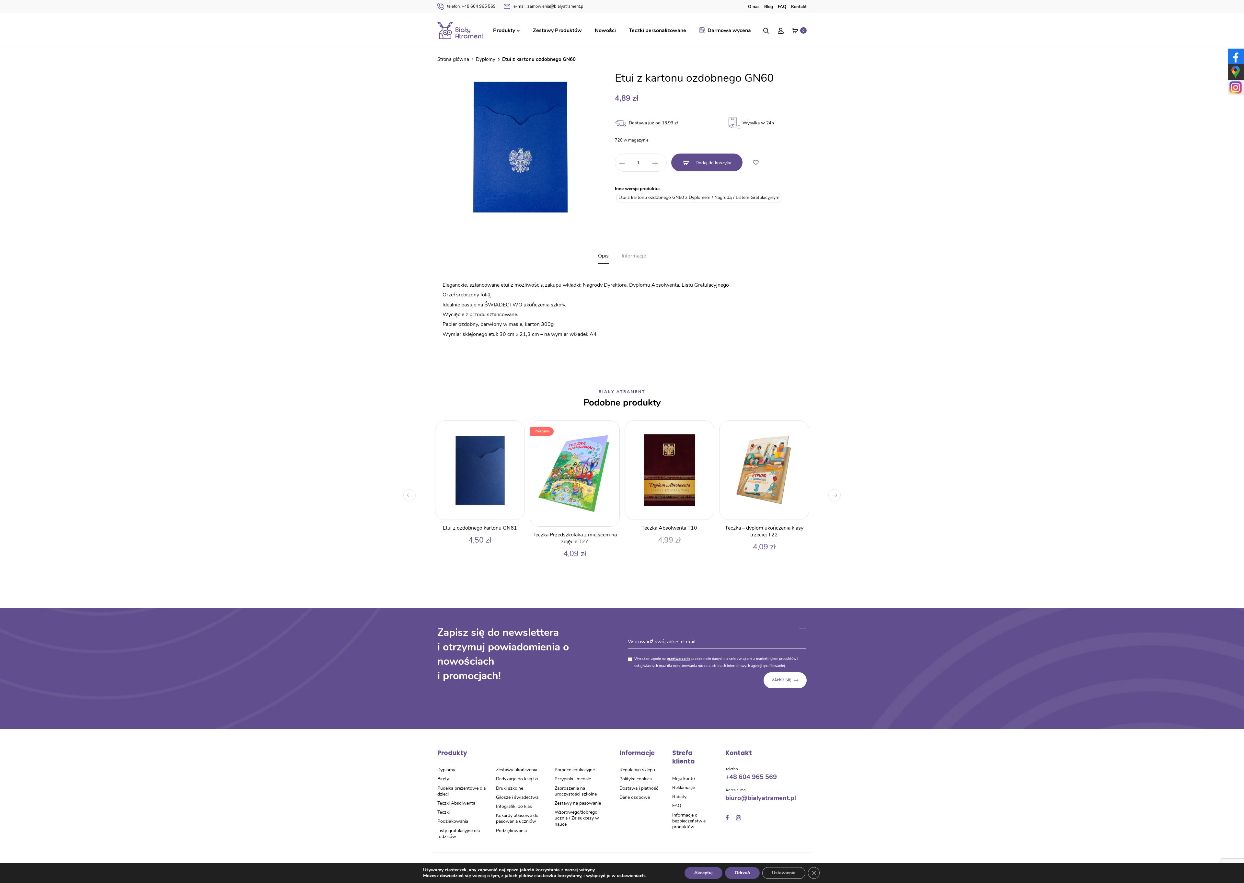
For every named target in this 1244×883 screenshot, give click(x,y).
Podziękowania (452, 821)
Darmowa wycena (729, 30)
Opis (603, 255)
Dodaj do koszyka (712, 163)
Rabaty (679, 797)
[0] (795, 30)
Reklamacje (683, 788)
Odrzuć (742, 873)
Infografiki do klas (514, 806)
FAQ (782, 7)
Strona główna (453, 59)
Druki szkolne (509, 788)
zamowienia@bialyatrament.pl (548, 6)
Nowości (605, 30)
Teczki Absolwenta (456, 803)
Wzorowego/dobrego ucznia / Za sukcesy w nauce (577, 818)
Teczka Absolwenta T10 (669, 528)
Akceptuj (703, 873)
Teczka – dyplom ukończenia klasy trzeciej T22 (764, 531)
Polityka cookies (635, 779)
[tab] (603, 255)
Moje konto (683, 778)
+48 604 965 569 (471, 6)
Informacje (634, 255)
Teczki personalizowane (657, 30)
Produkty (504, 30)
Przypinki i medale (573, 779)
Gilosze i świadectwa (517, 797)
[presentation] (409, 495)
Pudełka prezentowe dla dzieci (461, 791)
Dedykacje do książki (517, 779)
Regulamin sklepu (637, 770)
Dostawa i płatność (638, 788)
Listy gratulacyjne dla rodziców (458, 834)
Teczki (443, 812)
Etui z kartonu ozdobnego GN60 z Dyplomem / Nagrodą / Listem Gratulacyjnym (698, 197)
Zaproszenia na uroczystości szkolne (576, 791)
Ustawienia (784, 873)
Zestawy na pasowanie (578, 803)
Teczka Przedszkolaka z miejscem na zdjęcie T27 (575, 538)
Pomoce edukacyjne (575, 770)
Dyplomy (485, 59)
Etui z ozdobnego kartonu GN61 (480, 528)
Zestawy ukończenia (516, 770)
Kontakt (799, 7)
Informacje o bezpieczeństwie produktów (689, 821)
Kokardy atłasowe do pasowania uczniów (517, 818)
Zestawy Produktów (557, 30)
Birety (443, 779)
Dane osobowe (634, 797)
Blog (768, 7)
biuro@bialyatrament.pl (760, 798)
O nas (753, 7)
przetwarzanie (678, 658)
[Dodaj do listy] (755, 163)
